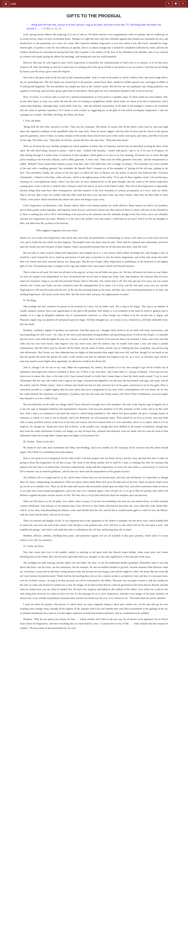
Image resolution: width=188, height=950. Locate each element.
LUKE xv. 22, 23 (52, 28)
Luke (13, 3)
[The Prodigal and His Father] (169, 3)
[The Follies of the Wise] (182, 3)
